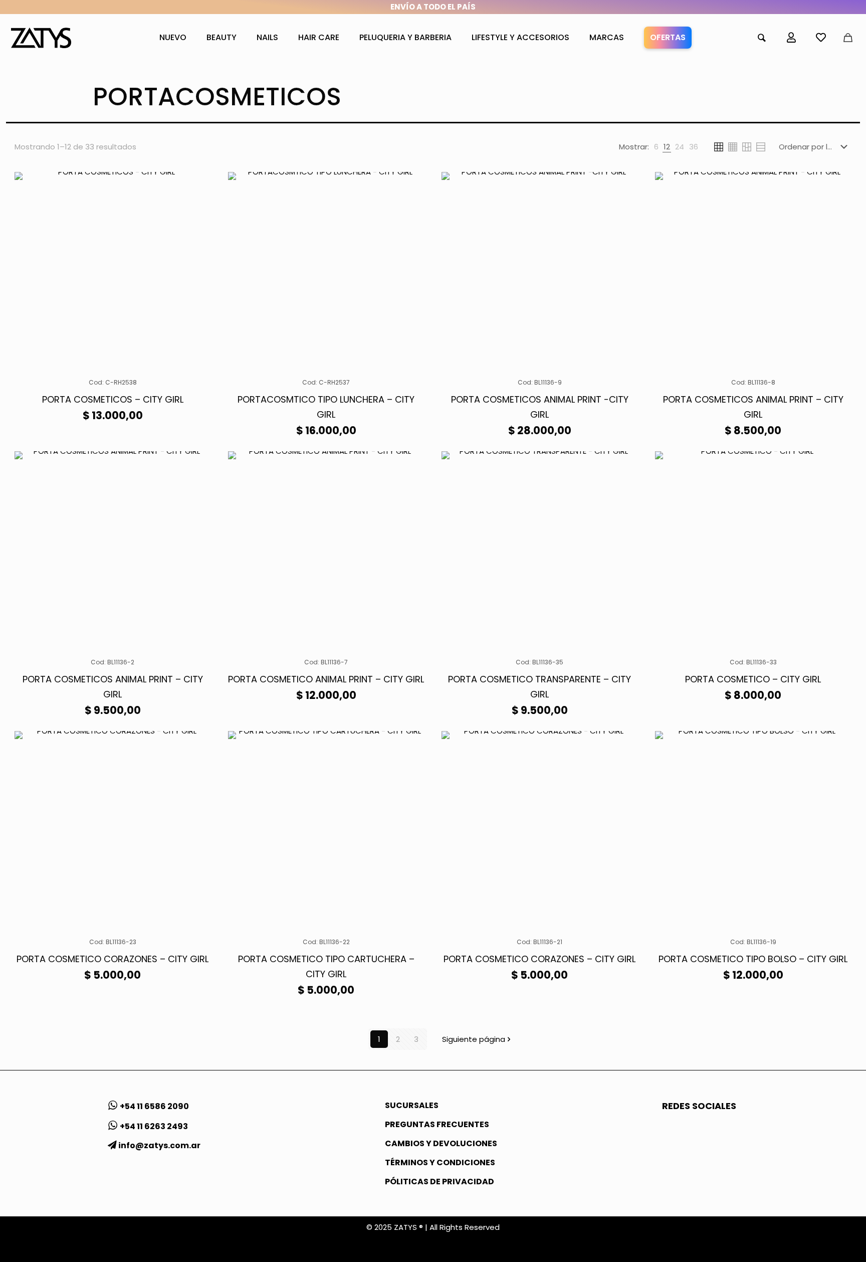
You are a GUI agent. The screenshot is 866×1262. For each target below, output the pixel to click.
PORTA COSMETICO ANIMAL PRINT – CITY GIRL (326, 679)
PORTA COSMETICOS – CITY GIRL (112, 399)
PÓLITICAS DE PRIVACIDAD (439, 1181)
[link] (656, 147)
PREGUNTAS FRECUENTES (437, 1124)
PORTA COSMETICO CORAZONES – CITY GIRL (112, 959)
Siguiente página (473, 1039)
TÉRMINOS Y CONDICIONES (440, 1162)
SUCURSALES (412, 1105)
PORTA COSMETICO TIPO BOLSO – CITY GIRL (753, 959)
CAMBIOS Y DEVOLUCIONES (441, 1143)
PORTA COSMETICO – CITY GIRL (753, 679)
